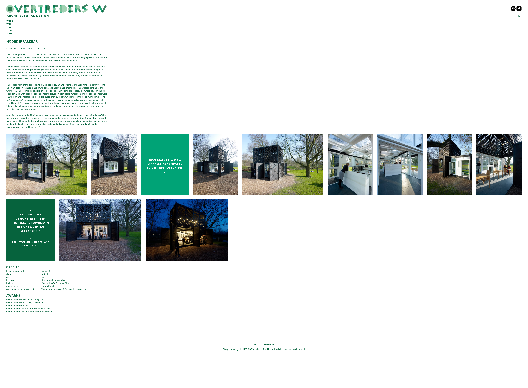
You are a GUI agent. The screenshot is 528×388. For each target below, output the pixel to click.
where (10, 33)
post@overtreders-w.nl (293, 349)
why (8, 27)
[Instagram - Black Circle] (513, 8)
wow (9, 30)
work (9, 21)
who (9, 24)
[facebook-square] (519, 8)
